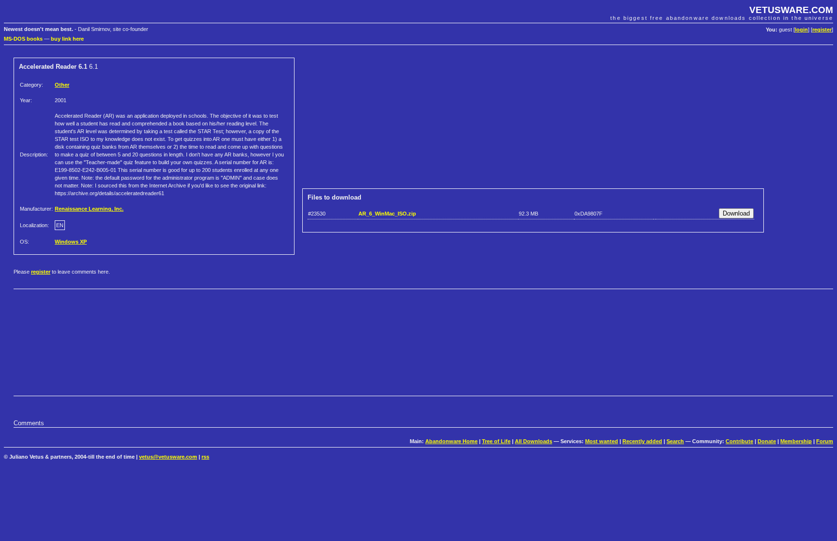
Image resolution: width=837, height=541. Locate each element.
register (822, 29)
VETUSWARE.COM (791, 10)
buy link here (67, 39)
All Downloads (533, 441)
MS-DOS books (23, 39)
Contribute (739, 441)
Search (675, 441)
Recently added (642, 441)
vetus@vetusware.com (168, 457)
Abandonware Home (451, 441)
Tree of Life (496, 441)
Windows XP (71, 242)
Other (62, 85)
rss (205, 457)
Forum (824, 441)
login (801, 29)
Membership (796, 441)
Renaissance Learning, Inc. (89, 209)
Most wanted (601, 441)
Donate (767, 441)
